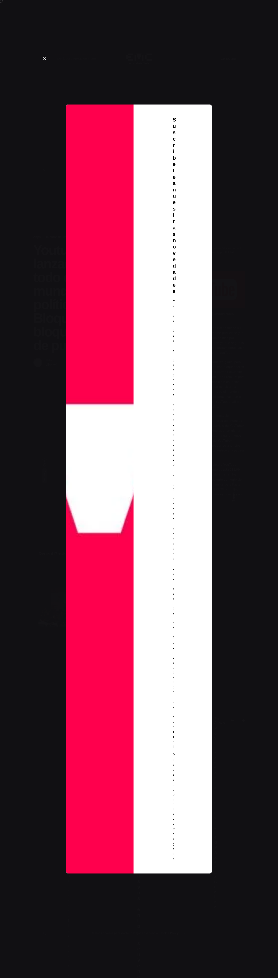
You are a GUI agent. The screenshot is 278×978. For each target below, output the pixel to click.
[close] (44, 58)
